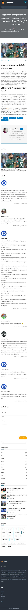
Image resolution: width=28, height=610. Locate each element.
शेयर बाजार (10, 529)
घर (13, 28)
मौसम (14, 475)
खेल (14, 452)
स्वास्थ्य (7, 108)
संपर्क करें (2, 599)
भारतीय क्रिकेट (17, 532)
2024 (16, 536)
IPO (23, 532)
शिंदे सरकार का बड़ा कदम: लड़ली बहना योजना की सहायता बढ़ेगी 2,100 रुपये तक (15, 489)
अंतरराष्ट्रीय (14, 478)
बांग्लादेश (17, 539)
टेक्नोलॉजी (14, 469)
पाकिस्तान (9, 532)
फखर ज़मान (6, 118)
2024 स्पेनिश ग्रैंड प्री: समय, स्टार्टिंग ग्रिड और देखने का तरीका (17, 495)
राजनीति (14, 461)
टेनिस (12, 539)
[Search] (26, 7)
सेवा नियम (2, 594)
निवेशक (10, 536)
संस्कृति (14, 472)
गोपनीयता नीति (3, 596)
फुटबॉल (4, 532)
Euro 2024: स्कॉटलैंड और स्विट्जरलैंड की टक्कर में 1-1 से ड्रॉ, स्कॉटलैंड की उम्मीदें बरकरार (16, 502)
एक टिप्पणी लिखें (23, 437)
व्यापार (14, 455)
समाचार (14, 464)
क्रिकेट (4, 529)
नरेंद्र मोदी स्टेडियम (12, 543)
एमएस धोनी (9, 546)
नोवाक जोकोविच (5, 539)
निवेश (21, 536)
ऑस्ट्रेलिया (22, 529)
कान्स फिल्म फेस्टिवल (21, 543)
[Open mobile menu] (25, 2)
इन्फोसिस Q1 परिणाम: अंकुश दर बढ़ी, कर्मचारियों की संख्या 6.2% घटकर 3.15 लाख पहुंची (16, 509)
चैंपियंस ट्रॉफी (20, 118)
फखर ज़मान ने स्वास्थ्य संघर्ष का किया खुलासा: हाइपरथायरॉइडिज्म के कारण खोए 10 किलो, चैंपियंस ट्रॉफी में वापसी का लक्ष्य (14, 170)
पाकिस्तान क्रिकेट (5, 120)
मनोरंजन (14, 458)
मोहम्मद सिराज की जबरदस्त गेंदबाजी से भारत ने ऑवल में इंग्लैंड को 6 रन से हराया (17, 515)
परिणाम (4, 546)
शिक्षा (14, 467)
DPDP (2, 601)
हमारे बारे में (2, 591)
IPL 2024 (4, 543)
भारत (16, 529)
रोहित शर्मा (4, 536)
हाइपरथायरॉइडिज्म (13, 118)
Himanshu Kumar (13, 60)
